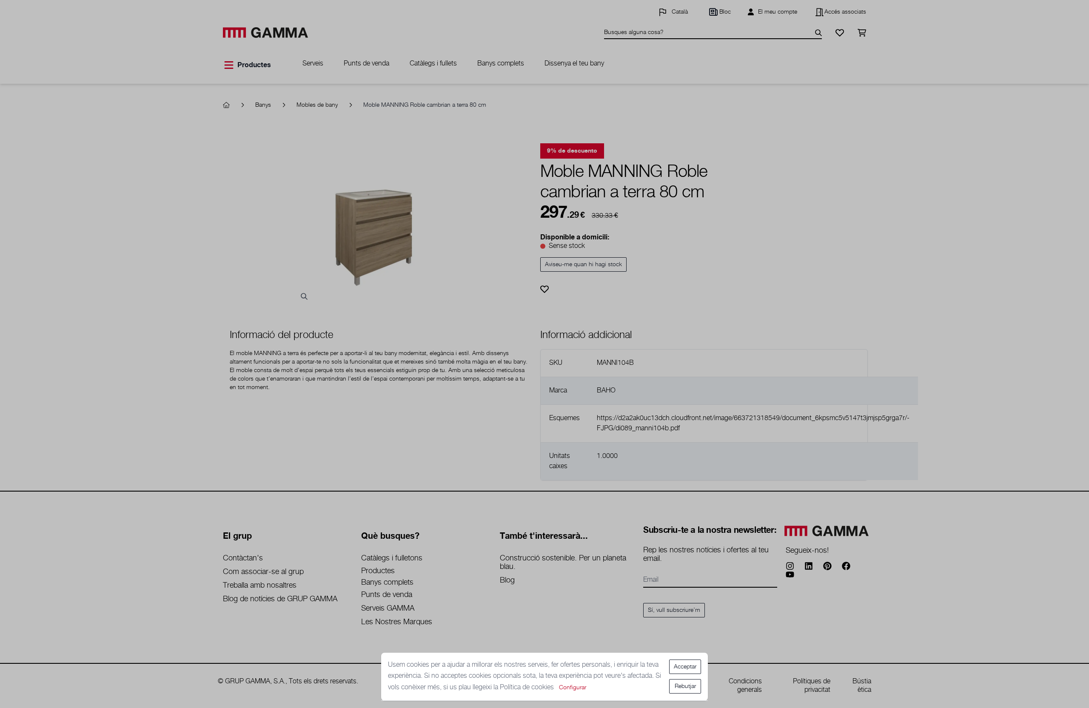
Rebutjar (685, 686)
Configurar (572, 688)
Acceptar (685, 667)
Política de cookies (528, 687)
